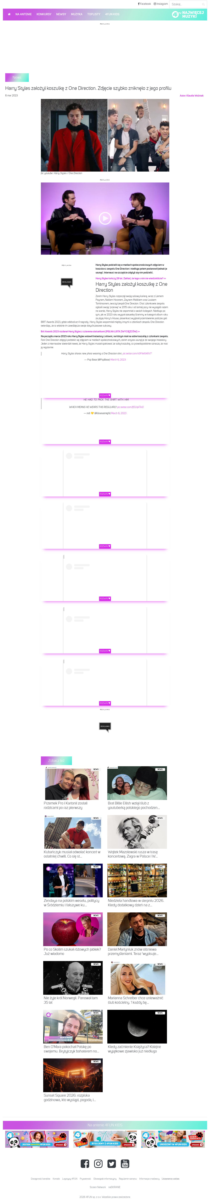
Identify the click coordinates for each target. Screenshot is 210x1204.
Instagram (162, 4)
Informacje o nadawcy (149, 1179)
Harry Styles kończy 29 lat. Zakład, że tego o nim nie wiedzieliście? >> (131, 278)
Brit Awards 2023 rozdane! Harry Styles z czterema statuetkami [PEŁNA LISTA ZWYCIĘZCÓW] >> (90, 331)
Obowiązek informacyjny (105, 1179)
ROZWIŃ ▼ (105, 396)
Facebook (145, 4)
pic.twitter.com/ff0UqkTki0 (130, 407)
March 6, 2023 (118, 360)
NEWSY (61, 14)
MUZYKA (76, 14)
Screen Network (98, 1187)
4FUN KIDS (112, 14)
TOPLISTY (93, 14)
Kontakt (56, 1179)
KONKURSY (44, 14)
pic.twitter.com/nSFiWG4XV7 (137, 354)
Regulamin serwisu (128, 1179)
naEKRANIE (114, 1187)
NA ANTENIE (24, 14)
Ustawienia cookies (170, 1179)
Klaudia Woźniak (195, 95)
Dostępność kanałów (40, 1179)
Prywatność (85, 1179)
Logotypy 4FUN (69, 1179)
